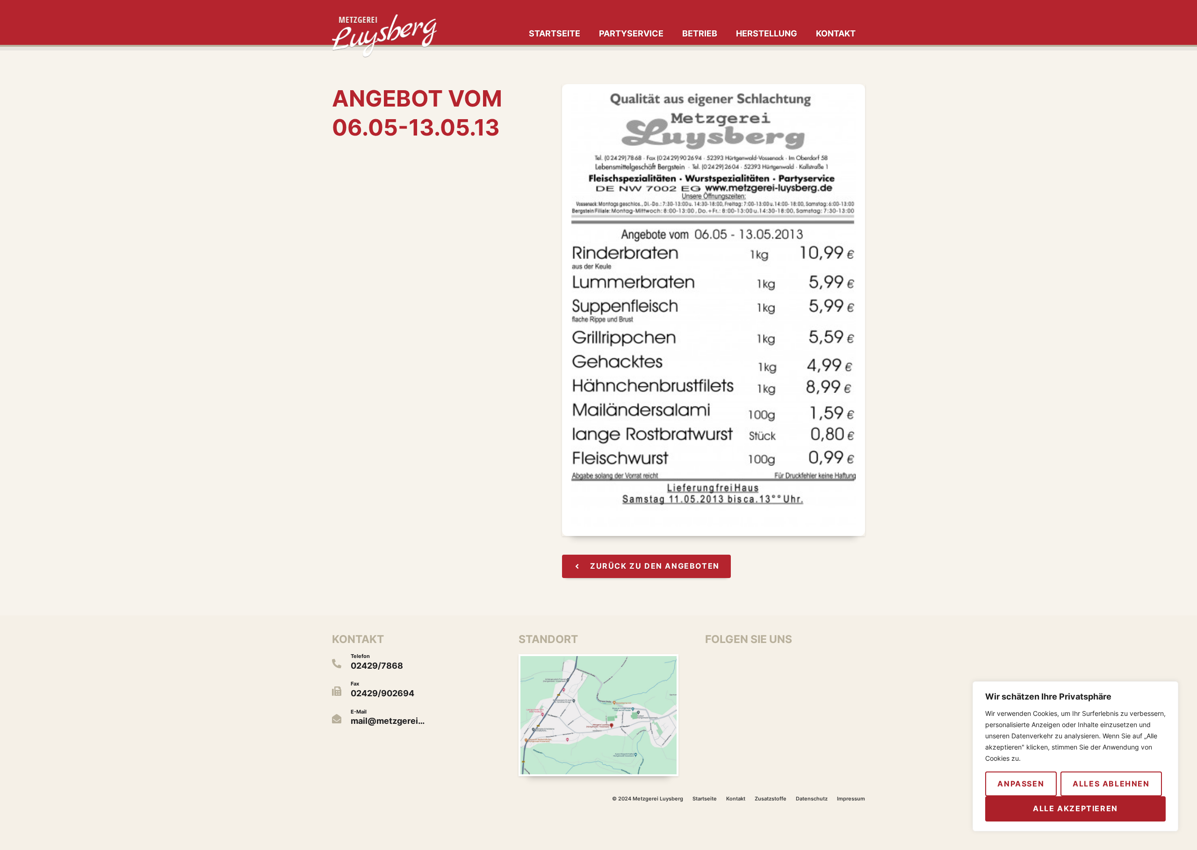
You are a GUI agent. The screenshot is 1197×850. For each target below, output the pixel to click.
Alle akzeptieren (1075, 808)
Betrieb (699, 33)
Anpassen (1020, 783)
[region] (1075, 756)
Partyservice (631, 33)
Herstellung (766, 33)
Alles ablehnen (1111, 783)
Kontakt (836, 33)
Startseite (554, 33)
